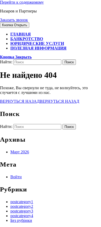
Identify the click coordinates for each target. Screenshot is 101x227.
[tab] (14, 25)
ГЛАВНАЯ (20, 34)
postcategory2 (21, 206)
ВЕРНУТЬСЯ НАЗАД (39, 101)
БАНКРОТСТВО (26, 39)
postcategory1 (21, 202)
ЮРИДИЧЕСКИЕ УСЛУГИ (37, 43)
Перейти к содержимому (22, 2)
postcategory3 (21, 211)
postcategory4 (21, 216)
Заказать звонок (14, 20)
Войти (16, 177)
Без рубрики (21, 220)
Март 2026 (19, 152)
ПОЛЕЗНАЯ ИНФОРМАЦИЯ (38, 48)
